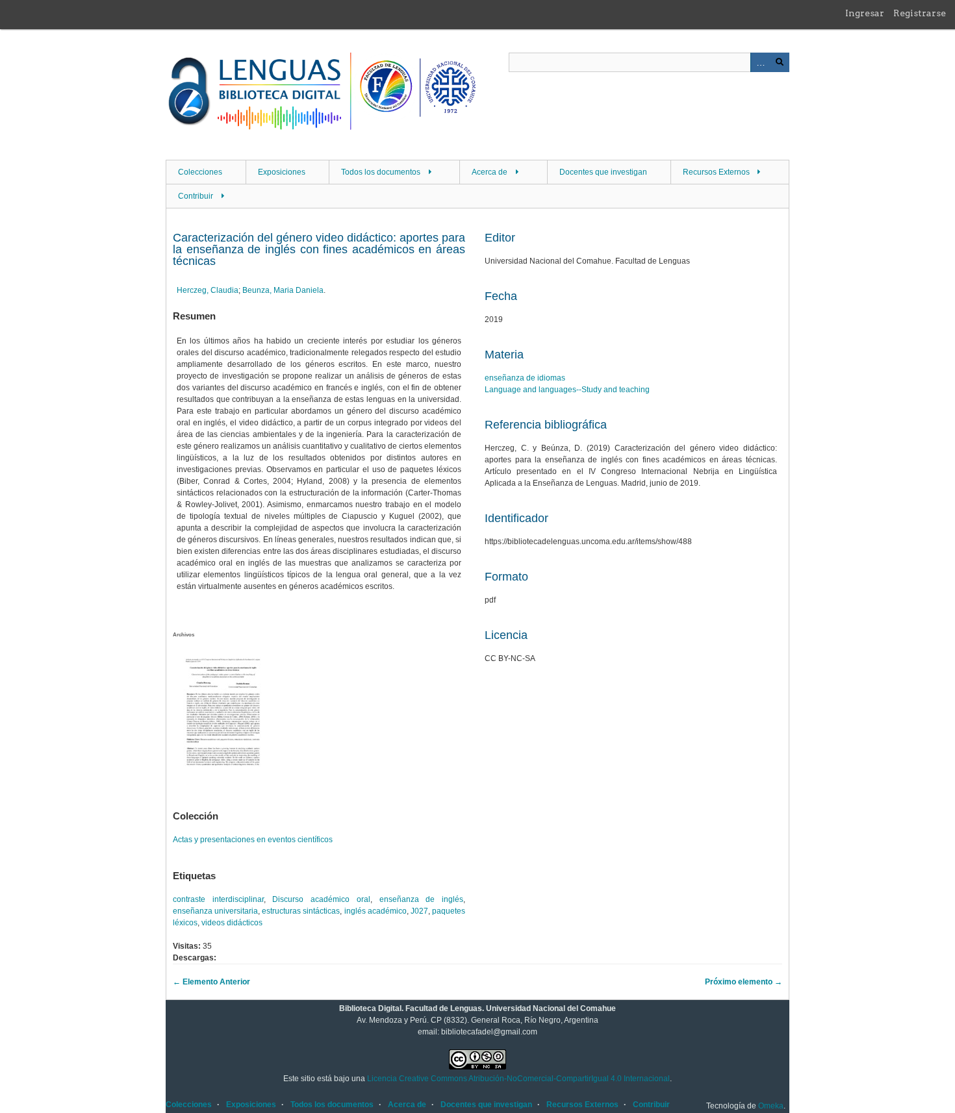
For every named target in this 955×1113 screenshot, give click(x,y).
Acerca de (489, 172)
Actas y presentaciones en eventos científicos (253, 839)
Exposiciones (281, 172)
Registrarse (919, 13)
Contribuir (195, 196)
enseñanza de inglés (421, 899)
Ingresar (864, 13)
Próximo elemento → (743, 981)
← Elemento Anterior (211, 981)
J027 (419, 911)
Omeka (770, 1105)
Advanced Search (760, 62)
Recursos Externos (716, 172)
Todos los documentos (380, 172)
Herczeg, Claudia (207, 290)
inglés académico (375, 911)
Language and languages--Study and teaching (567, 389)
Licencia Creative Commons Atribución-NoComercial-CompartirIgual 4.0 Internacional (518, 1078)
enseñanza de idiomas (525, 377)
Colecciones (200, 172)
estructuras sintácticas (301, 911)
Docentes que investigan (603, 172)
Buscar (779, 62)
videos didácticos (231, 922)
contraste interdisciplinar (218, 899)
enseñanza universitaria (215, 911)
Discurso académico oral (321, 899)
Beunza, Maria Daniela (283, 290)
